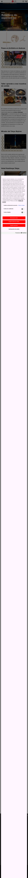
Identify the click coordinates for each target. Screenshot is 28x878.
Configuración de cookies (14, 229)
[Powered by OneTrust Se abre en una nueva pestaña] (20, 233)
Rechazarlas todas (14, 217)
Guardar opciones (14, 225)
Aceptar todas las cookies (14, 221)
